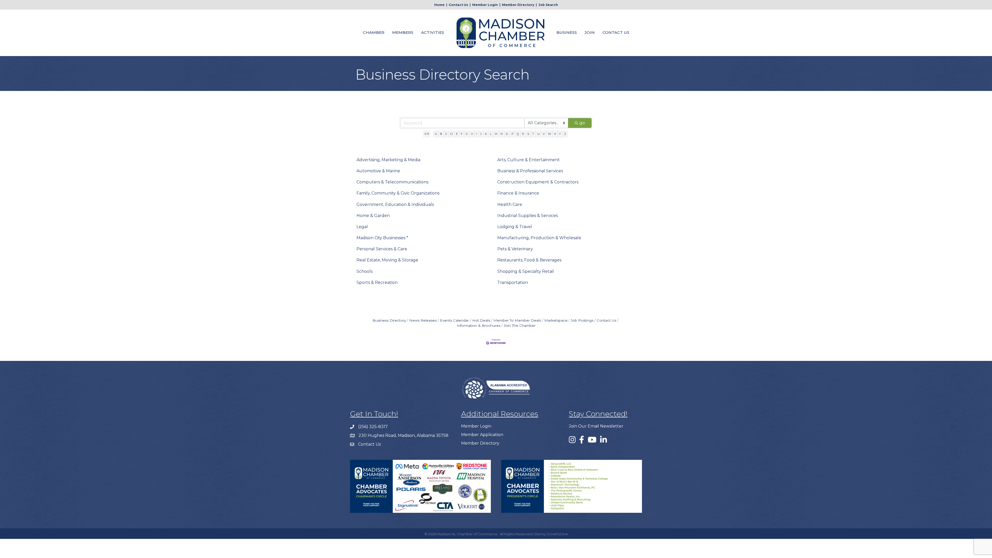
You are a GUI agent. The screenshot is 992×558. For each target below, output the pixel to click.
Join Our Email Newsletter (596, 426)
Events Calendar (454, 320)
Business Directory (389, 320)
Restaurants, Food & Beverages (529, 260)
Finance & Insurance (518, 193)
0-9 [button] (427, 134)
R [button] (523, 134)
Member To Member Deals (517, 320)
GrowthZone (557, 534)
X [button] (555, 134)
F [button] (462, 134)
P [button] (513, 134)
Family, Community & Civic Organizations (398, 193)
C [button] (446, 134)
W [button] (549, 134)
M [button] (496, 134)
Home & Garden (373, 215)
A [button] (436, 134)
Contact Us (458, 5)
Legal (362, 226)
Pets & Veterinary (515, 248)
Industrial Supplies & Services (527, 215)
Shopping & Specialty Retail (525, 271)
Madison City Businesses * (382, 237)
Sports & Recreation (377, 282)
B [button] (441, 134)
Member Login (485, 5)
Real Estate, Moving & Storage (387, 260)
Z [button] (565, 134)
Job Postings (582, 320)
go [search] (582, 122)
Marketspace (556, 320)
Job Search (548, 5)
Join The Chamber (520, 325)
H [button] (472, 134)
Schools (365, 271)
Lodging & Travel (514, 226)
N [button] (501, 134)
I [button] (476, 134)
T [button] (533, 134)
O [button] (507, 134)
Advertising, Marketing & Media (388, 159)
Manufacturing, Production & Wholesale (539, 237)
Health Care (509, 204)
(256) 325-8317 (373, 426)
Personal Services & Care (382, 248)
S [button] (528, 134)
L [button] (491, 134)
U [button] (538, 134)
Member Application (482, 434)
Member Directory (518, 5)
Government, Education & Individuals (395, 204)
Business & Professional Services (530, 170)
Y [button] (560, 134)
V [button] (544, 134)
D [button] (451, 134)
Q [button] (518, 134)
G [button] (467, 134)
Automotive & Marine (378, 170)
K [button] (486, 134)
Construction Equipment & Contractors (537, 182)
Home (439, 5)
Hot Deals (481, 320)
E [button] (457, 134)
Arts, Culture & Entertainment (528, 159)
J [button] (481, 134)
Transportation (512, 282)
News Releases (423, 320)
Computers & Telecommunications (392, 182)
